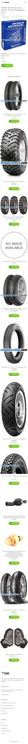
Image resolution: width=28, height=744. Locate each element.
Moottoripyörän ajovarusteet (8, 703)
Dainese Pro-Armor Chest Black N (14, 654)
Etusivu (3, 14)
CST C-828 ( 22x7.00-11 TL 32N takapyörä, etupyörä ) (14, 182)
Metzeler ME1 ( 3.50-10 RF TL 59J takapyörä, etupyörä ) (14, 439)
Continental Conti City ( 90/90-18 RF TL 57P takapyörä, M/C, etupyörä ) (14, 114)
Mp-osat (3, 711)
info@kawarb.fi (5, 694)
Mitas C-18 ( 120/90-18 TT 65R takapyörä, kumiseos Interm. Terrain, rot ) (14, 217)
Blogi (2, 723)
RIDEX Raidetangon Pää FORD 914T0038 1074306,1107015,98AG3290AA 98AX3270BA (14, 516)
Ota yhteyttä (4, 725)
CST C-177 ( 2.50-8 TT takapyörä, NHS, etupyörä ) (14, 476)
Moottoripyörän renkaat (14, 53)
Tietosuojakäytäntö (6, 731)
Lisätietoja (7, 65)
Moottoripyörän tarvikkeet (7, 708)
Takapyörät (23, 53)
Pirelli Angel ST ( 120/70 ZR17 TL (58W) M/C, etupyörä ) (14, 610)
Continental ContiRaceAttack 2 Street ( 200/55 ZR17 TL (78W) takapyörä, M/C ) (14, 309)
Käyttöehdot (4, 728)
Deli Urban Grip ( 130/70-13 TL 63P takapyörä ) (14, 261)
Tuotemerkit (4, 713)
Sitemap (3, 733)
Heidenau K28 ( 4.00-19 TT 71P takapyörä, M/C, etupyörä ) (14, 367)
